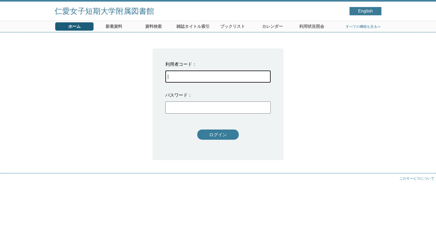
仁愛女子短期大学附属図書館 (104, 11)
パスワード (176, 95)
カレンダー (272, 26)
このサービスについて (416, 178)
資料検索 (153, 26)
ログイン (218, 134)
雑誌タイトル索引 (193, 26)
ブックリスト (232, 26)
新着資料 (114, 26)
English (365, 11)
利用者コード (178, 64)
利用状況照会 (311, 26)
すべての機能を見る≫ (363, 26)
